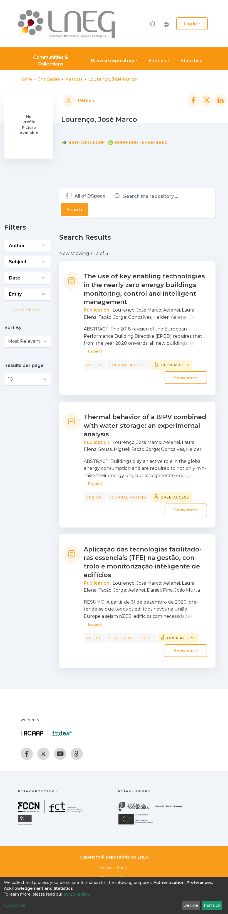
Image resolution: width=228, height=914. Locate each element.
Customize (14, 905)
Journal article (128, 365)
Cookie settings (114, 867)
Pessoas (74, 79)
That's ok (211, 905)
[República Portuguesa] (153, 810)
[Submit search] (152, 23)
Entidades (49, 79)
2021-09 (94, 365)
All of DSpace (90, 196)
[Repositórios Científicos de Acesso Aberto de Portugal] (32, 733)
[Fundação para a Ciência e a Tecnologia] (50, 811)
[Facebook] (27, 754)
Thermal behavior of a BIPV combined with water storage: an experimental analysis (145, 425)
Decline (191, 905)
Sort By (12, 327)
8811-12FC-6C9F (86, 142)
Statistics (191, 60)
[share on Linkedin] (220, 100)
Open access (175, 365)
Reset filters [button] (25, 309)
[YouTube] (60, 754)
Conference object (131, 638)
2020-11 (94, 638)
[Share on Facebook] (193, 100)
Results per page (24, 365)
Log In (190, 23)
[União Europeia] (138, 824)
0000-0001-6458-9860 (141, 142)
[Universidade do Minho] (25, 824)
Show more (186, 377)
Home (25, 79)
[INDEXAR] (62, 733)
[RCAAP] (77, 754)
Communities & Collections (50, 61)
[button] (167, 23)
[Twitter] (43, 754)
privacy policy (76, 894)
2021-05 (94, 497)
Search (74, 209)
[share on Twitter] (207, 100)
